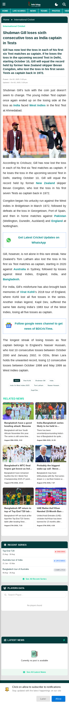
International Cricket (24, 19)
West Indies (37, 105)
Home (5, 11)
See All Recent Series (36, 579)
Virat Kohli (27, 292)
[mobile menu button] (4, 4)
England (57, 221)
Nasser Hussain (53, 385)
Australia (19, 269)
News (33, 11)
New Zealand (45, 183)
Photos (56, 11)
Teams (44, 11)
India (16, 105)
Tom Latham (38, 385)
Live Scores (19, 11)
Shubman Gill (40, 380)
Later (43, 698)
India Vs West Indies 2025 (20, 385)
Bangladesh (11, 279)
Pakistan (60, 216)
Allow (58, 698)
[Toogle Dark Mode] (56, 4)
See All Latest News (36, 672)
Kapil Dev (34, 390)
